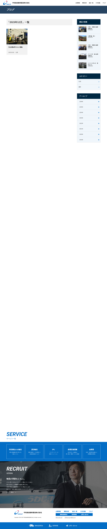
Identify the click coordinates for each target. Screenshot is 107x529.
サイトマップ (59, 517)
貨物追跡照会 (63, 514)
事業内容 (84, 3)
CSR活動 (98, 3)
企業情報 (78, 3)
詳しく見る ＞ (11, 492)
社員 (80, 81)
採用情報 (74, 514)
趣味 (80, 87)
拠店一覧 (91, 3)
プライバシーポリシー (70, 517)
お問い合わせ (84, 514)
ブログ (104, 3)
